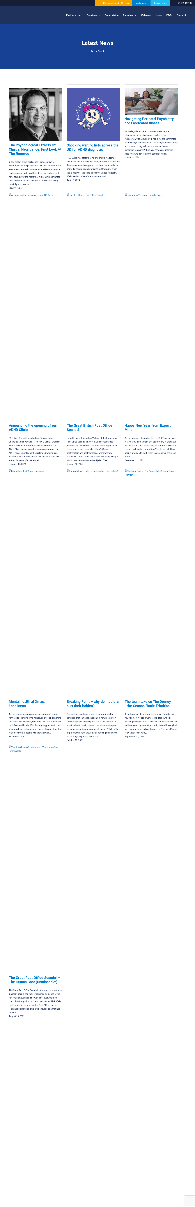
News (159, 15)
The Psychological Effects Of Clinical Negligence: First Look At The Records (35, 149)
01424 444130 (185, 3)
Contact (181, 15)
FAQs (169, 15)
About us (128, 15)
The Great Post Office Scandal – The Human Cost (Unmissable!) (34, 980)
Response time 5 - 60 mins (116, 3)
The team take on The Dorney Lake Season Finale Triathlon (148, 704)
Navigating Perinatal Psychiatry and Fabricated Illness (149, 121)
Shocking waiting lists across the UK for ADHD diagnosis (93, 147)
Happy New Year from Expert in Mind (149, 428)
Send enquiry (141, 3)
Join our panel (160, 3)
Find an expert (74, 15)
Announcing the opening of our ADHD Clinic (33, 428)
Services (92, 15)
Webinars (146, 15)
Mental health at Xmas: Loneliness (27, 704)
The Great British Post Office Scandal (89, 428)
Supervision (112, 15)
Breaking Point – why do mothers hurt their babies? (93, 704)
